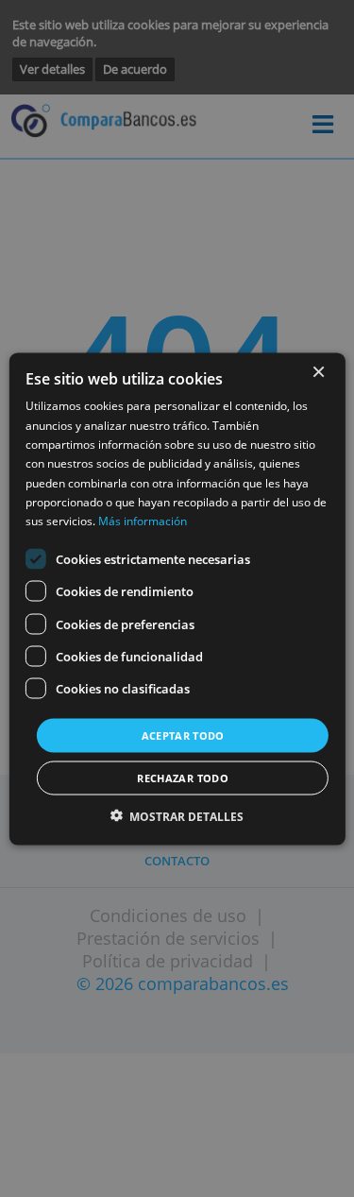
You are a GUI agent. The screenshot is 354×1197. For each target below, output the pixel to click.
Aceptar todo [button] (183, 734)
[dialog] (176, 598)
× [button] (318, 372)
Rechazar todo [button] (182, 777)
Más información (142, 521)
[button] (177, 816)
